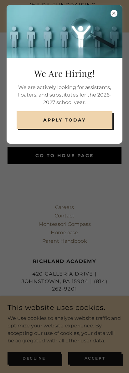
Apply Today (64, 120)
